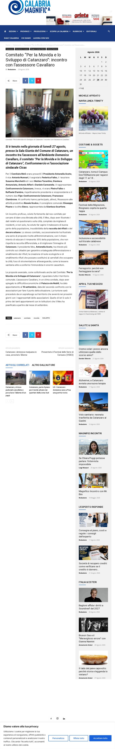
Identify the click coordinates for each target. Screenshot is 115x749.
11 (85, 70)
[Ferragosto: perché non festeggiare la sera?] (93, 257)
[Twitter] (32, 80)
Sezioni (12, 31)
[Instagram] (57, 718)
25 (85, 79)
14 (98, 70)
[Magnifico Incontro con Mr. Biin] (93, 480)
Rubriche (77, 31)
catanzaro (17, 318)
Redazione (12, 69)
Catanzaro (17, 45)
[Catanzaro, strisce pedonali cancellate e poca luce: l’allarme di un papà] (16, 378)
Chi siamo (26, 38)
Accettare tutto (100, 738)
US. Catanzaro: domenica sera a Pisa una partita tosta (62, 390)
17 (81, 75)
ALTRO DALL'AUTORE (43, 365)
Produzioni (40, 31)
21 (98, 75)
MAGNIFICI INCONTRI (90, 433)
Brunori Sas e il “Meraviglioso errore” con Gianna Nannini (92, 638)
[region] (57, 735)
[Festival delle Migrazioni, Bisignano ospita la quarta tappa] (93, 194)
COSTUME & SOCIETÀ (91, 144)
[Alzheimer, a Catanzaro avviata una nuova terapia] (93, 370)
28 (98, 79)
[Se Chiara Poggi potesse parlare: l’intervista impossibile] (93, 447)
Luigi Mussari (84, 468)
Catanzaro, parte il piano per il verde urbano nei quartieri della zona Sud (39, 390)
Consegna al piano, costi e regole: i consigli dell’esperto (92, 533)
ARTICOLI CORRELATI (17, 365)
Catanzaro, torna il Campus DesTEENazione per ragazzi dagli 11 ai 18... (93, 174)
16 (106, 70)
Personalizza (58, 738)
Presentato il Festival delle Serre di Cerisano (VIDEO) (57, 353)
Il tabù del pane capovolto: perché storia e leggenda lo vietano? (93, 671)
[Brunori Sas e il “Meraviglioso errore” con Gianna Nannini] (93, 625)
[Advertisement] (57, 703)
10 (81, 70)
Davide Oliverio (85, 275)
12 (89, 70)
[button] (108, 31)
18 (85, 75)
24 (81, 79)
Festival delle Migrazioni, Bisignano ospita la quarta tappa (92, 208)
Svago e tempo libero (38, 49)
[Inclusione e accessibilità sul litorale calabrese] (93, 227)
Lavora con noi (41, 38)
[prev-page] (7, 401)
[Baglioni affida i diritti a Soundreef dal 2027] (93, 595)
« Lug (81, 88)
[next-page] (12, 401)
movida (36, 318)
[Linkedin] (64, 719)
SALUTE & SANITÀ (89, 325)
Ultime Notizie (52, 49)
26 (89, 79)
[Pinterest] (38, 80)
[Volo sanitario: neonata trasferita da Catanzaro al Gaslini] (93, 402)
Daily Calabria (11, 38)
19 (89, 75)
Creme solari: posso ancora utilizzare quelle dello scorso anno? (93, 352)
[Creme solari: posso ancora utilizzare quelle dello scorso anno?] (93, 338)
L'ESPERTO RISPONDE (91, 506)
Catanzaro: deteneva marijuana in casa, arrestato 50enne (21, 353)
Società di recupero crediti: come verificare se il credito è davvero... (93, 566)
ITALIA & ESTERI (88, 582)
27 (94, 79)
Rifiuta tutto (78, 738)
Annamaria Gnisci (85, 645)
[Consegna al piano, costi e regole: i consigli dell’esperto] (93, 520)
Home (8, 45)
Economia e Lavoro (22, 49)
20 (94, 75)
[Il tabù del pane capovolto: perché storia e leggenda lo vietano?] (93, 658)
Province (24, 31)
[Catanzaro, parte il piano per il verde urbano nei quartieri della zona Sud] (39, 378)
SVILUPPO (46, 318)
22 (102, 75)
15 (102, 70)
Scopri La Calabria (59, 31)
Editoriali (91, 31)
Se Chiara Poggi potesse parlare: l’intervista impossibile (92, 461)
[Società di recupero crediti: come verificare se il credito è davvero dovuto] (93, 553)
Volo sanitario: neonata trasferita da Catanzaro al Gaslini (92, 417)
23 (106, 75)
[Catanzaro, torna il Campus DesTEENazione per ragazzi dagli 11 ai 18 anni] (93, 159)
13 (94, 70)
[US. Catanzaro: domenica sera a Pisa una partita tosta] (63, 378)
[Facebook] (25, 80)
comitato (27, 318)
